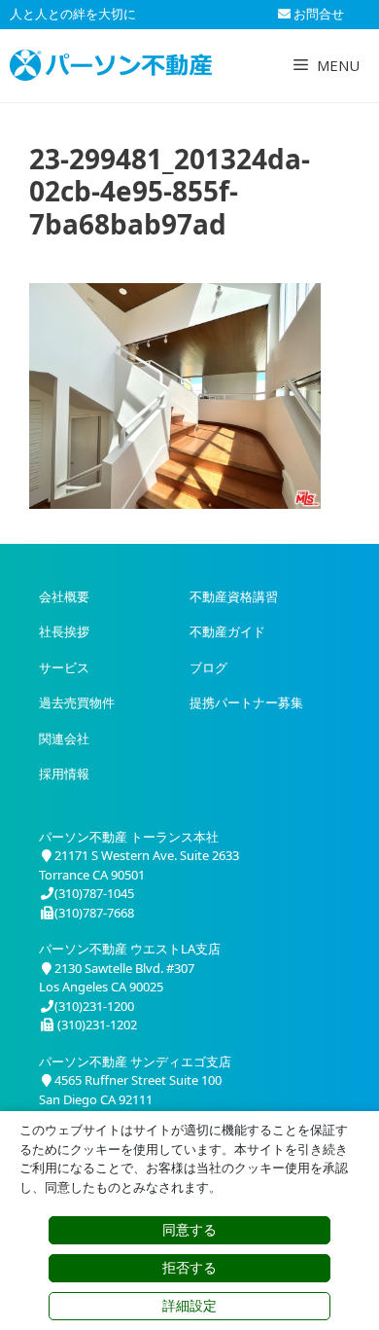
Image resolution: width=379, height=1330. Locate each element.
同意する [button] (189, 1230)
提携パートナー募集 (246, 702)
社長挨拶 (64, 631)
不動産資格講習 (234, 596)
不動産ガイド (227, 631)
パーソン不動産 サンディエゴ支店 (135, 1061)
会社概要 (64, 596)
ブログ (208, 667)
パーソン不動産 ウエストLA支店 (130, 948)
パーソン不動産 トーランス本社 (129, 836)
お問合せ (317, 13)
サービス (64, 667)
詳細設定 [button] (189, 1305)
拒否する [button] (189, 1268)
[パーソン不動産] (111, 65)
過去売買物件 (77, 702)
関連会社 (64, 738)
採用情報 (64, 773)
